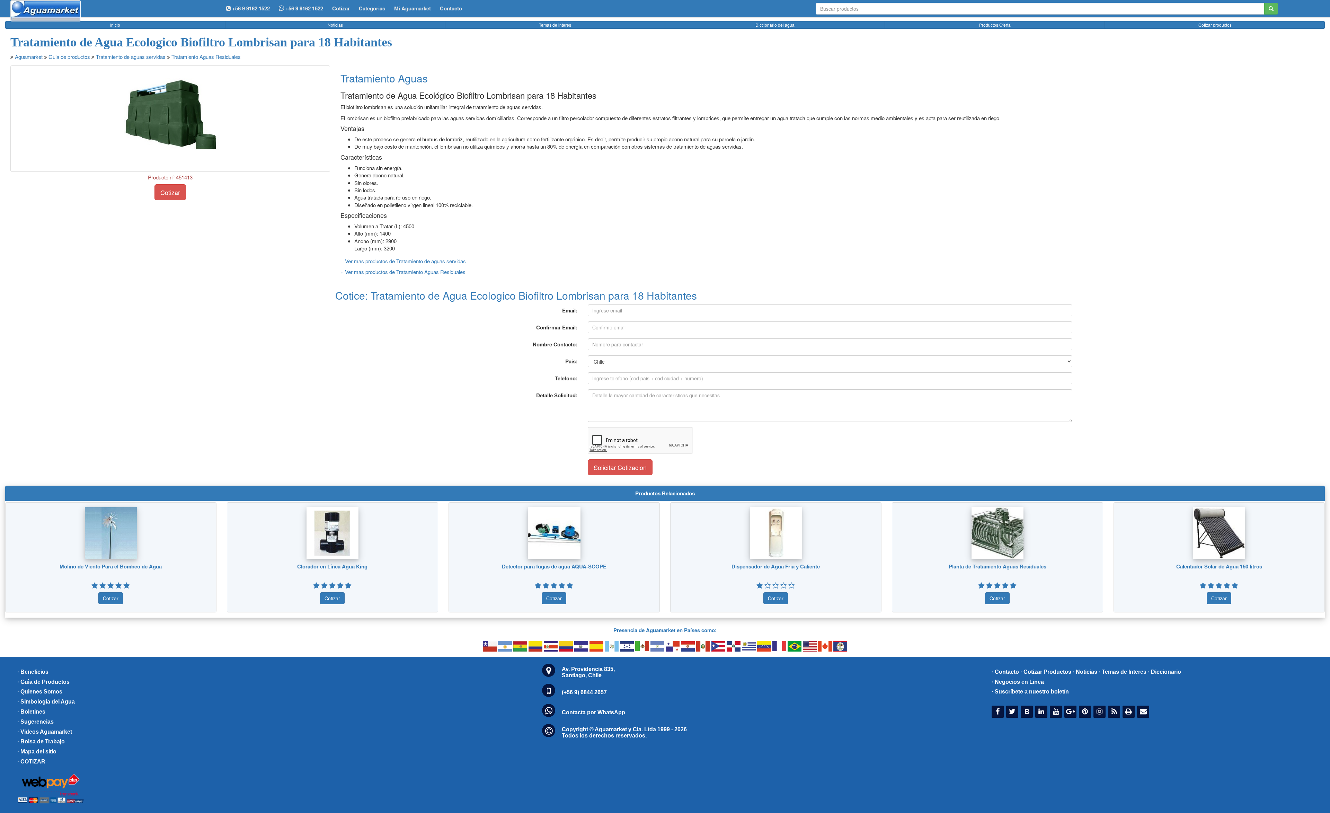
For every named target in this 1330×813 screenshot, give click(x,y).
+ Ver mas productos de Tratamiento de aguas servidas (403, 261)
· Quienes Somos (39, 692)
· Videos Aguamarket (44, 732)
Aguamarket (29, 56)
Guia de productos (69, 56)
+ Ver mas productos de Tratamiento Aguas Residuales (403, 271)
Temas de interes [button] (555, 25)
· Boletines (31, 712)
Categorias (372, 8)
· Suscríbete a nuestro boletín (1030, 692)
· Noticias (1085, 672)
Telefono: (566, 378)
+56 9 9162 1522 (303, 8)
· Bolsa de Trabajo (41, 741)
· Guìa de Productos (43, 682)
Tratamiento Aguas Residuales (206, 56)
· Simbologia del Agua (46, 702)
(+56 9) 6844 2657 (584, 692)
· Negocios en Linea (1018, 682)
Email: (569, 310)
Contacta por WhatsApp (593, 712)
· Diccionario (1164, 672)
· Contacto (1005, 672)
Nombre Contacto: (555, 344)
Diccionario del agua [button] (775, 25)
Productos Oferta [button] (995, 25)
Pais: (571, 361)
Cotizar (341, 8)
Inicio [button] (115, 25)
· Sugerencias (35, 722)
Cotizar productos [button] (1215, 25)
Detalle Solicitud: (556, 395)
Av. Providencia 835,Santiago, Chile (588, 672)
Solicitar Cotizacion (620, 467)
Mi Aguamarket (412, 8)
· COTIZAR (31, 762)
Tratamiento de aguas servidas (131, 56)
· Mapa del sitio (36, 751)
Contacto (451, 8)
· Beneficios (32, 672)
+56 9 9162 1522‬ (250, 8)
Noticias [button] (335, 25)
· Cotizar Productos (1045, 672)
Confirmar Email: (556, 327)
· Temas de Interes (1122, 672)
